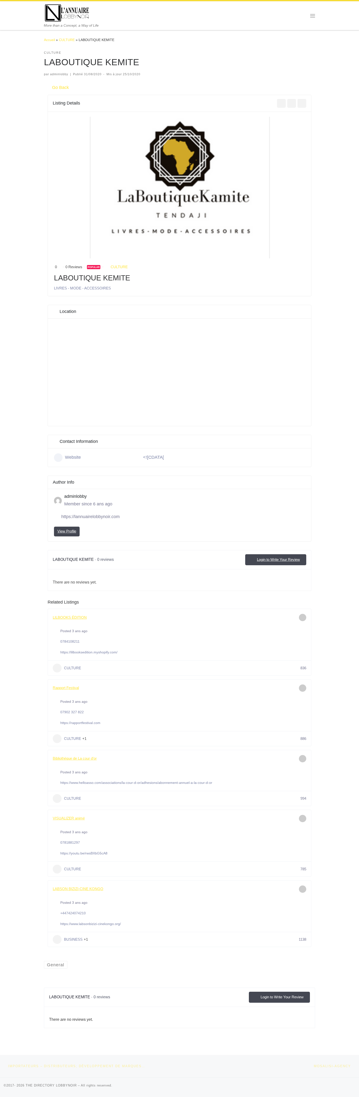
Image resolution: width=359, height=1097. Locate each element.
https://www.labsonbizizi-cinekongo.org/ (90, 924)
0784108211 (70, 641)
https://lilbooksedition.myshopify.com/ (88, 652)
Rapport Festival (66, 688)
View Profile (66, 531)
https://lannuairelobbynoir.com (90, 516)
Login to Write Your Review (278, 559)
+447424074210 (73, 913)
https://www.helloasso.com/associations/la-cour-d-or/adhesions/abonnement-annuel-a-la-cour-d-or (136, 783)
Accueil (49, 40)
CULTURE (67, 40)
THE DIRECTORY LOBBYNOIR (51, 1085)
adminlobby (59, 74)
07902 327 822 (72, 712)
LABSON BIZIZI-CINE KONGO (78, 889)
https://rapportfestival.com (80, 723)
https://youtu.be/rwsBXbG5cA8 (83, 853)
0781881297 (70, 842)
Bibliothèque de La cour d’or (75, 758)
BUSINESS (73, 939)
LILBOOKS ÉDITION (70, 617)
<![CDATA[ (153, 457)
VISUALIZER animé (69, 818)
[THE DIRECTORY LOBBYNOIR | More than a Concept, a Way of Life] (67, 12)
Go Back (60, 87)
